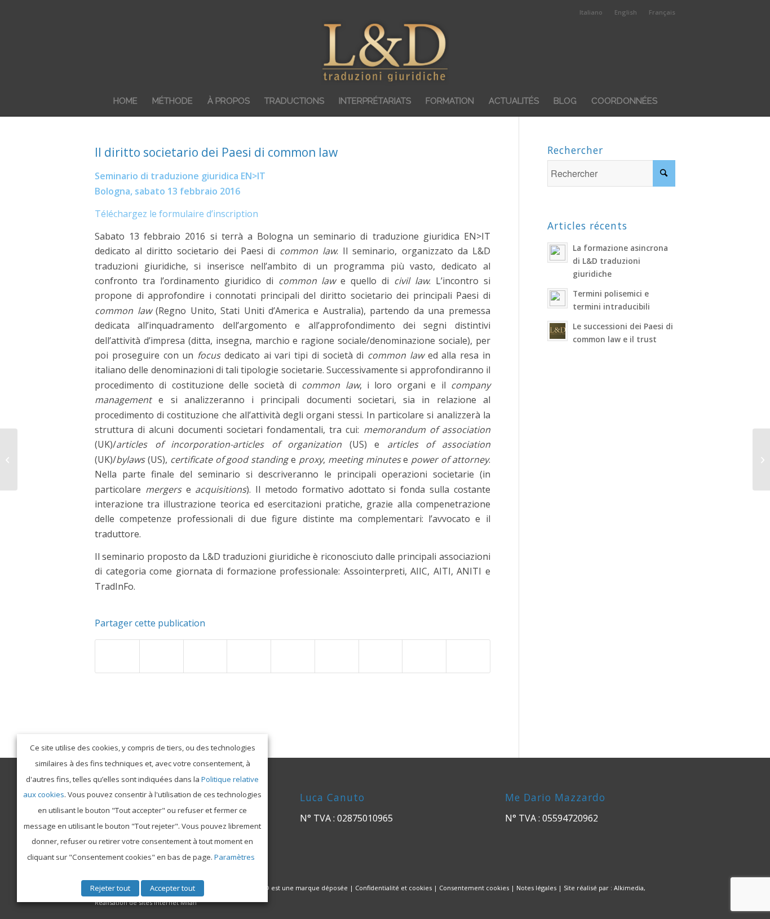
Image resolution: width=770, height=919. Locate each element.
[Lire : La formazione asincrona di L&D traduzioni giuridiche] (557, 252)
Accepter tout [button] (172, 888)
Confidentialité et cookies (393, 887)
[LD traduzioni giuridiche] (385, 51)
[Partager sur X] (161, 656)
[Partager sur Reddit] (424, 656)
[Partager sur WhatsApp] (205, 656)
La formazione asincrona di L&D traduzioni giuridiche (620, 260)
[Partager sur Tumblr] (337, 656)
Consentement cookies (474, 887)
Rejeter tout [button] (110, 888)
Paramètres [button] (234, 857)
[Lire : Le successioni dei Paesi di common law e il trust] (557, 331)
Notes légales (536, 887)
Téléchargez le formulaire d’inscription (176, 213)
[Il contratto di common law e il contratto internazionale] (8, 459)
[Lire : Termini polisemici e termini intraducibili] (557, 298)
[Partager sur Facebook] (117, 656)
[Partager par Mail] (468, 656)
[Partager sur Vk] (380, 656)
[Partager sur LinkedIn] (293, 656)
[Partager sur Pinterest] (249, 656)
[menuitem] (591, 12)
